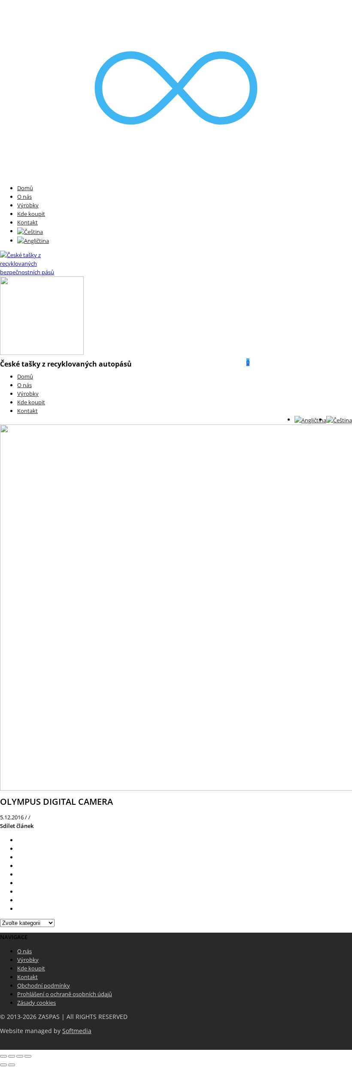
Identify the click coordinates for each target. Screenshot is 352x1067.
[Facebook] (19, 848)
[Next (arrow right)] (11, 1065)
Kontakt (27, 222)
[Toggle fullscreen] (19, 1056)
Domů (25, 188)
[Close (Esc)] (3, 1056)
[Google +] (19, 874)
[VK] (19, 857)
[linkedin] (19, 891)
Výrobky (28, 205)
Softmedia (76, 1031)
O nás (24, 196)
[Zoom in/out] (27, 1056)
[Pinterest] (19, 866)
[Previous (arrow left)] (3, 1065)
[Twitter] (19, 840)
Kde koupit (31, 214)
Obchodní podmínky (43, 985)
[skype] (19, 908)
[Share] (11, 1056)
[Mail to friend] (19, 883)
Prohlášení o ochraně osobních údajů (64, 994)
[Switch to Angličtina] (33, 240)
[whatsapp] (19, 900)
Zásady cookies (36, 1002)
